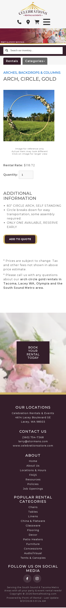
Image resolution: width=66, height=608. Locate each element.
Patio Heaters (33, 539)
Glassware (33, 525)
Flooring (33, 530)
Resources (33, 479)
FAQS (33, 474)
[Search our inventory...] (6, 50)
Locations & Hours (33, 470)
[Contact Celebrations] (28, 22)
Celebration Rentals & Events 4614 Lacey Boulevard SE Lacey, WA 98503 (33, 417)
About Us (33, 465)
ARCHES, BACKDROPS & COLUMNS (32, 73)
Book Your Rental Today (33, 352)
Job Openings (33, 488)
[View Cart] (36, 22)
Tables (33, 511)
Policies (33, 484)
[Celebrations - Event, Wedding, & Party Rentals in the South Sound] (33, 9)
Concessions (33, 548)
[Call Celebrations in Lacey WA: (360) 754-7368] (19, 22)
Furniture (33, 544)
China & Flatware (33, 521)
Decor (33, 534)
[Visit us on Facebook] (27, 578)
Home (33, 461)
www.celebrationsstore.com (33, 445)
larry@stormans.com (33, 441)
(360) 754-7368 (33, 437)
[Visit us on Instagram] (37, 578)
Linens (33, 516)
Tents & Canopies (33, 557)
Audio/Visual (33, 553)
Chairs (33, 507)
